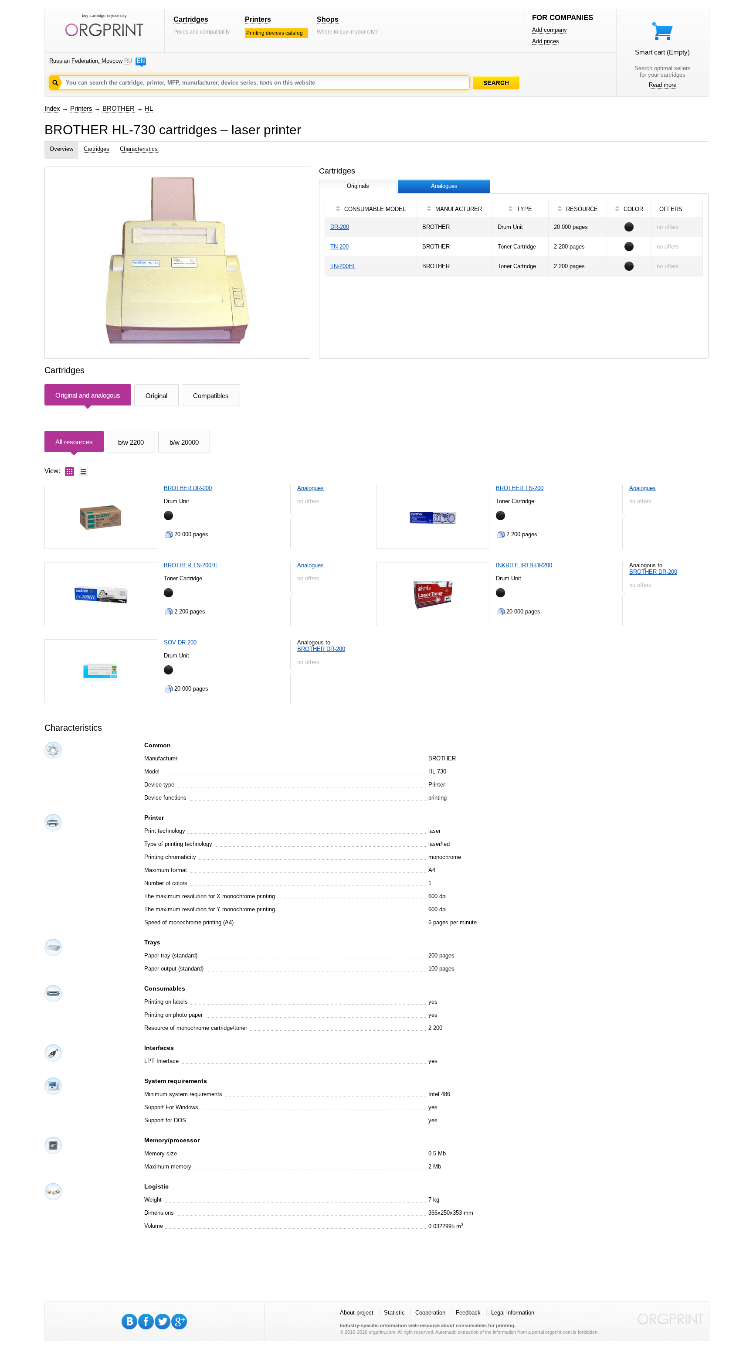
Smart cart (662, 52)
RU (128, 61)
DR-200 (339, 227)
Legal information (512, 1312)
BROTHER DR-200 (188, 488)
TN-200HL (343, 266)
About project (356, 1312)
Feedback (468, 1312)
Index (52, 108)
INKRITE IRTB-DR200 (524, 565)
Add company (549, 30)
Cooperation (430, 1312)
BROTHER (118, 108)
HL (149, 108)
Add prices (545, 41)
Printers (258, 19)
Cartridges (190, 19)
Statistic (394, 1312)
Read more (662, 85)
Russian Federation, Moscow (85, 61)
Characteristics (139, 149)
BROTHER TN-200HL (191, 565)
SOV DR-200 (180, 642)
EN (141, 61)
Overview (61, 149)
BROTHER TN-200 (519, 488)
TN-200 (339, 246)
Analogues (310, 488)
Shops (328, 19)
